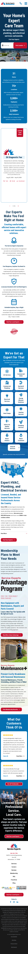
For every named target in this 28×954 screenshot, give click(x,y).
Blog (14, 883)
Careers (14, 867)
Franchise (14, 880)
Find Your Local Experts (13, 322)
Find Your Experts (8, 540)
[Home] (8, 3)
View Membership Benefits (10, 709)
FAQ (14, 876)
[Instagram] (14, 902)
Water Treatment (6, 598)
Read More (19, 756)
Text (7, 181)
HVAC (2, 596)
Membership (14, 873)
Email (13, 181)
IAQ (6, 596)
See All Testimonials (13, 784)
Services (14, 863)
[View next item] (18, 206)
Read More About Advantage (11, 635)
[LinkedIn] (17, 902)
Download (21, 181)
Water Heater (13, 596)
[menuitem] (14, 937)
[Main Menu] (26, 3)
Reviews (14, 870)
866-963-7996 (14, 853)
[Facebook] (10, 902)
